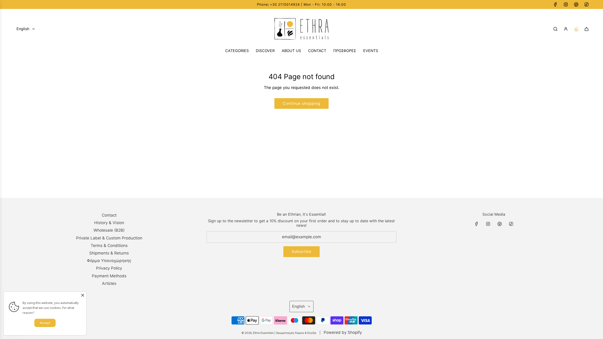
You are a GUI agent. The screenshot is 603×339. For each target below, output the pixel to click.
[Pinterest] (576, 4)
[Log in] (566, 29)
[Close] (82, 295)
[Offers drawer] (576, 29)
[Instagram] (566, 4)
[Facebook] (555, 4)
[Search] (555, 29)
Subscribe (301, 251)
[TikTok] (586, 4)
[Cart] (586, 29)
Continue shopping (301, 103)
